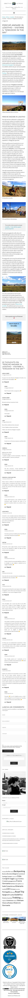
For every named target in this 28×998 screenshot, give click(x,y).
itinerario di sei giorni (8, 65)
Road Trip (9, 354)
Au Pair (8, 871)
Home (3, 17)
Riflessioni (12, 892)
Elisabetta (4, 669)
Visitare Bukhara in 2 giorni (9, 836)
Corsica (21, 879)
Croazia (4, 881)
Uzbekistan (9, 900)
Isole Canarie (7, 886)
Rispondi (6, 382)
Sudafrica (18, 894)
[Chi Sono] (14, 783)
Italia (13, 886)
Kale (9, 995)
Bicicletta (9, 874)
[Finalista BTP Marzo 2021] (9, 971)
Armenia (4, 871)
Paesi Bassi (18, 889)
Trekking (16, 897)
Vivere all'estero (7, 903)
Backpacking (19, 871)
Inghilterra (19, 883)
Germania (6, 883)
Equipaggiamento (11, 881)
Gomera (12, 883)
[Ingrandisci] (24, 183)
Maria (6, 351)
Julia (3, 584)
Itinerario (19, 886)
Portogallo (6, 892)
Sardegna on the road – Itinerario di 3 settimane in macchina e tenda (22, 922)
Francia (19, 881)
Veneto (15, 900)
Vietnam (20, 900)
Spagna (5, 895)
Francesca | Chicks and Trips (9, 477)
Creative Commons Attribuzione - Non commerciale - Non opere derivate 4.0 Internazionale (14, 990)
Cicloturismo (14, 876)
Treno (22, 898)
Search (14, 763)
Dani (3, 571)
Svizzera (4, 898)
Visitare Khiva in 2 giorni (8, 833)
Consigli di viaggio (8, 879)
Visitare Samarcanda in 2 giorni (10, 843)
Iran (23, 883)
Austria (12, 871)
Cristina (4, 542)
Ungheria (4, 900)
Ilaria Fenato (5, 511)
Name (3, 714)
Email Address (5, 721)
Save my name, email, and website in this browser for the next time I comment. (12, 747)
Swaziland (9, 898)
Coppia (16, 878)
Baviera (4, 874)
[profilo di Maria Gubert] (9, 956)
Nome (3, 800)
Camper (9, 876)
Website (4, 727)
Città (19, 876)
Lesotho (12, 17)
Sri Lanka (11, 895)
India (16, 883)
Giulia (3, 599)
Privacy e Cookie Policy (14, 993)
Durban (4, 73)
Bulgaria (15, 874)
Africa (7, 17)
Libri (8, 889)
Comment (4, 733)
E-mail (3, 805)
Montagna (13, 889)
